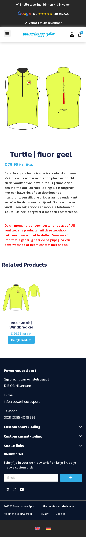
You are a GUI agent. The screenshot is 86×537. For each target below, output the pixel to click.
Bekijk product (21, 340)
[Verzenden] (71, 478)
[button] (7, 33)
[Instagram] (14, 489)
